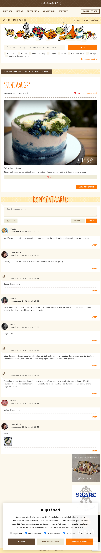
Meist (19, 11)
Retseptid (33, 11)
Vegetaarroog (38, 53)
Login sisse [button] (90, 11)
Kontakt (63, 11)
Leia (82, 47)
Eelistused (70, 533)
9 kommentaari (90, 93)
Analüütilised (34, 533)
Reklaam (94, 20)
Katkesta (78, 221)
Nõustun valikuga (50, 542)
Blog (86, 20)
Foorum (77, 20)
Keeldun (21, 542)
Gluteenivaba (77, 53)
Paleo (24, 53)
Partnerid (86, 533)
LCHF (63, 53)
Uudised (7, 11)
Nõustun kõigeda (79, 542)
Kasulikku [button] (49, 11)
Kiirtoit (11, 53)
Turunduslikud (53, 533)
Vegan (53, 53)
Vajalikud (17, 533)
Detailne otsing (89, 59)
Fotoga (93, 53)
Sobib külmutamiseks (19, 56)
